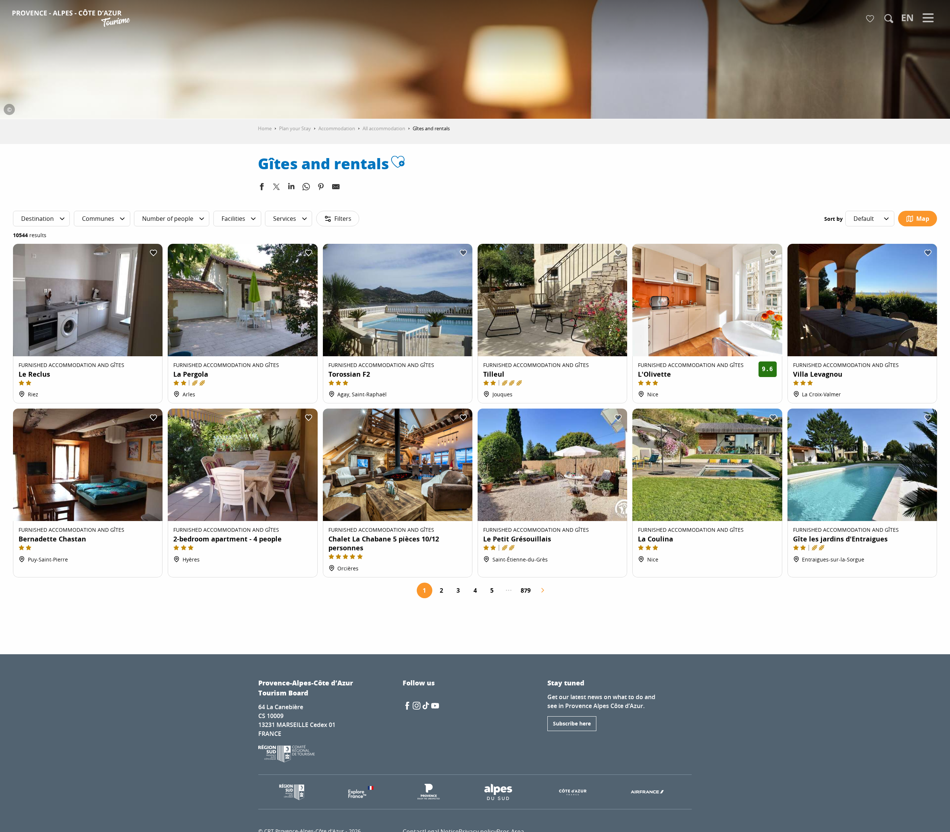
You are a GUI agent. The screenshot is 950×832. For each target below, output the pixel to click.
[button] (888, 18)
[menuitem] (72, 19)
